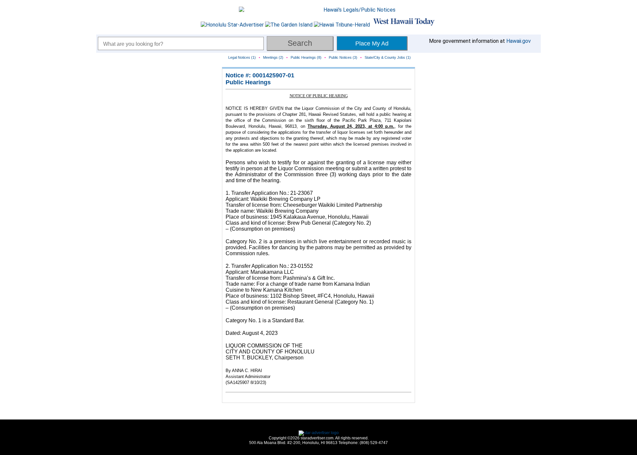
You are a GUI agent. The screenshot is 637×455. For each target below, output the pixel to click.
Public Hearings (248, 82)
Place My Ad (372, 43)
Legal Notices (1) (242, 57)
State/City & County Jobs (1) (388, 57)
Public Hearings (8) (306, 57)
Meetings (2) (273, 57)
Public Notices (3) (343, 57)
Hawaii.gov (518, 41)
